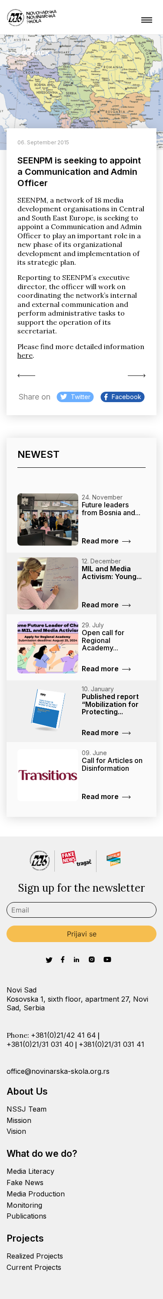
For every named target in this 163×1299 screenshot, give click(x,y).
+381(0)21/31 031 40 (40, 1044)
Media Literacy (30, 1171)
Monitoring (24, 1205)
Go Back (35, 53)
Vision (16, 1131)
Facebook (126, 396)
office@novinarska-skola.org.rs (58, 1071)
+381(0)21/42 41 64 (63, 1035)
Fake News (25, 1182)
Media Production (36, 1193)
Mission (19, 1120)
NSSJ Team (27, 1109)
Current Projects (34, 1267)
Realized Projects (35, 1256)
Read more (100, 540)
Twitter (80, 396)
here (25, 355)
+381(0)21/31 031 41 (111, 1044)
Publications (27, 1216)
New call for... (28, 375)
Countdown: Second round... (135, 375)
